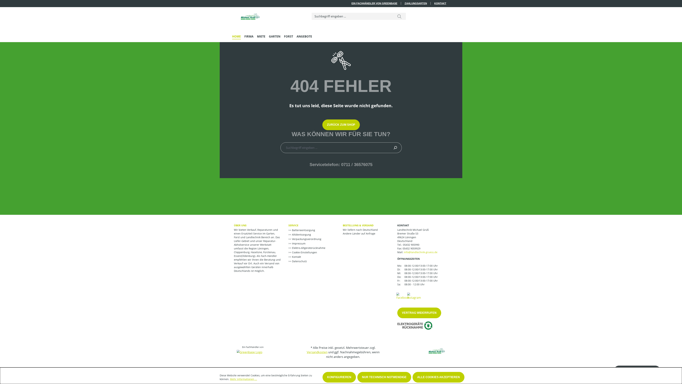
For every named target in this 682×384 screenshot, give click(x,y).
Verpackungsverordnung (306, 239)
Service (293, 225)
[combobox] (352, 16)
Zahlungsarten (416, 3)
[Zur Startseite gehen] (250, 16)
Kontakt (440, 3)
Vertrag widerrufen (419, 312)
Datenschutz (299, 261)
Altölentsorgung (301, 234)
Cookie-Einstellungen (304, 252)
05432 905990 (411, 244)
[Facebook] (402, 296)
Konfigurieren (339, 377)
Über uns (240, 225)
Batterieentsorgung (303, 230)
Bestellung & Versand (358, 225)
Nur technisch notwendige (384, 377)
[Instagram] (414, 296)
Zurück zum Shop (341, 124)
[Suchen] (399, 16)
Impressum (298, 243)
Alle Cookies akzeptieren (438, 377)
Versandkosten (317, 352)
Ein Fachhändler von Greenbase (374, 3)
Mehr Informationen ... (243, 379)
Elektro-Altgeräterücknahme (308, 248)
